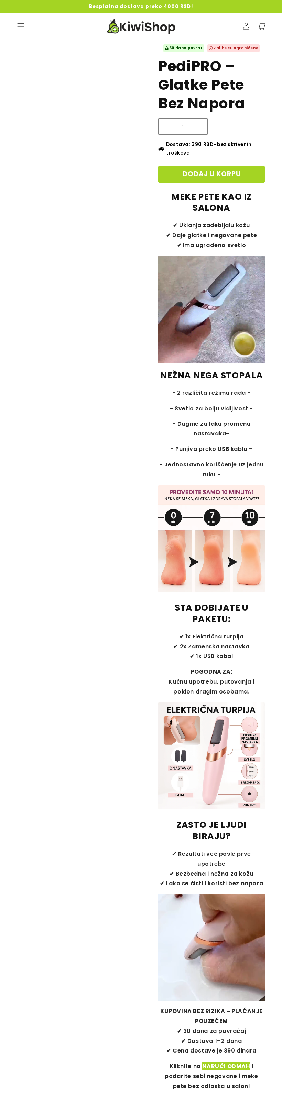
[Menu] (20, 26)
